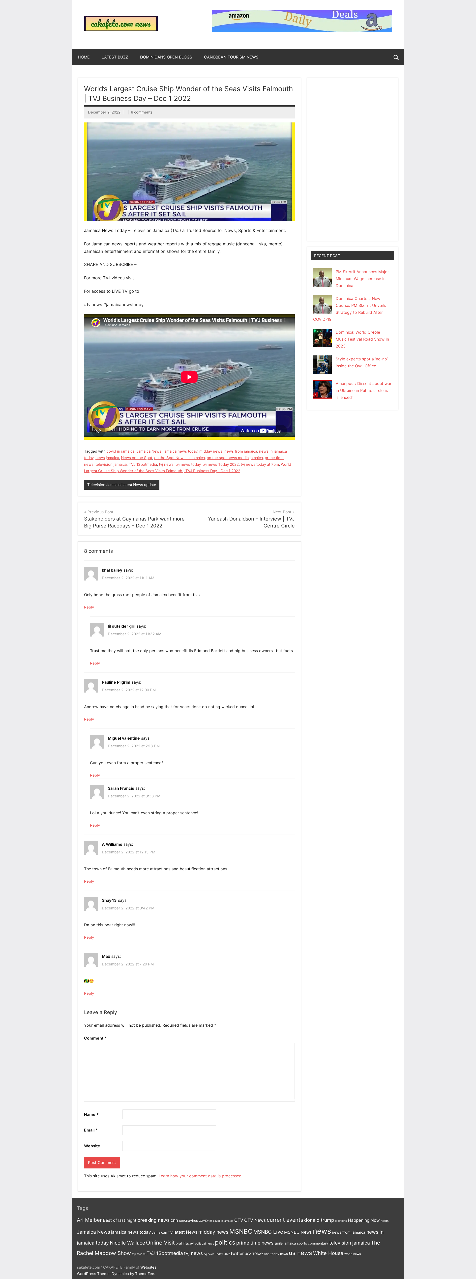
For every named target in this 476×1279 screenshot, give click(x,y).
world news (352, 1254)
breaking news (153, 1220)
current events (285, 1220)
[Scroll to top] (466, 1269)
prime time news (254, 1243)
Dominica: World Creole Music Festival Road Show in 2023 (362, 339)
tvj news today (188, 464)
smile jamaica (285, 1243)
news (322, 1231)
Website (92, 1145)
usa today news (276, 1254)
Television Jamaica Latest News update (121, 484)
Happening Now (364, 1220)
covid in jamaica (120, 451)
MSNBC (240, 1231)
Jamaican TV (162, 1232)
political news (204, 1243)
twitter (237, 1253)
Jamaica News (148, 451)
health (384, 1220)
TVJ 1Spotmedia (143, 464)
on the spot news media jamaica (235, 457)
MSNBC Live (268, 1232)
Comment (95, 1038)
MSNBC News (298, 1232)
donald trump (319, 1220)
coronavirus (188, 1220)
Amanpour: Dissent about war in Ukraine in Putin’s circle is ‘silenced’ (363, 390)
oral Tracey (185, 1243)
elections (341, 1220)
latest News (185, 1232)
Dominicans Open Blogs (166, 57)
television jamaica (111, 464)
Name (91, 1114)
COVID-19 (205, 1220)
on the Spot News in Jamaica (179, 457)
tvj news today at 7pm (260, 464)
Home (84, 57)
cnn (174, 1220)
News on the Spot (136, 457)
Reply (89, 607)
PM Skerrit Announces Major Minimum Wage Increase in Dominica (362, 278)
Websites (148, 1267)
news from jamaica (240, 451)
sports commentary (312, 1243)
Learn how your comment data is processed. (200, 1175)
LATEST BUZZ (115, 57)
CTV (238, 1220)
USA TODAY (254, 1254)
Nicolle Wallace (127, 1243)
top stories (139, 1254)
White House (328, 1253)
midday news (210, 451)
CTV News (255, 1220)
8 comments (141, 112)
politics (225, 1242)
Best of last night (119, 1220)
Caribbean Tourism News (231, 57)
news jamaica (107, 457)
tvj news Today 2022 (221, 464)
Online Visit (160, 1242)
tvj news (166, 464)
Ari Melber (89, 1220)
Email (91, 1130)
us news (300, 1252)
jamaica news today (180, 451)
